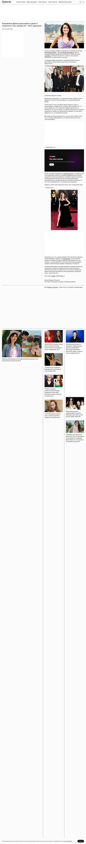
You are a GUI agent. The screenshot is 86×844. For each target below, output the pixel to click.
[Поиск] (80, 2)
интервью (47, 56)
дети (49, 282)
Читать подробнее (67, 841)
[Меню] (83, 2)
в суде (69, 175)
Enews (53, 276)
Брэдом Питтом (68, 174)
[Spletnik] (6, 2)
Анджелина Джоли (70, 282)
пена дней (54, 282)
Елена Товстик (42, 2)
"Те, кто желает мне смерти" (66, 52)
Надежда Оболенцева (65, 2)
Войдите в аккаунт (52, 287)
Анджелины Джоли (50, 52)
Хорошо (81, 841)
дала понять (66, 259)
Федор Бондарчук (32, 2)
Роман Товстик (52, 2)
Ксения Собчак (20, 2)
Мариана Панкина (54, 280)
